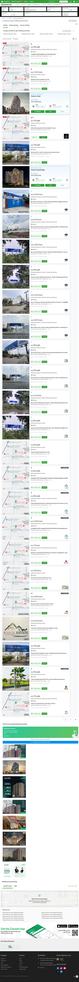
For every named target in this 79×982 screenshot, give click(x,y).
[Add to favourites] (28, 64)
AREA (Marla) (66, 8)
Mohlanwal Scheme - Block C (47, 34)
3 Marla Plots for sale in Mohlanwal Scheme (12, 912)
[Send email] (32, 63)
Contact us (3, 960)
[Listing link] (36, 54)
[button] (4, 10)
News (20, 960)
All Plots (5, 25)
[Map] (24, 64)
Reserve (38, 111)
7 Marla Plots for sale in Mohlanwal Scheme (51, 914)
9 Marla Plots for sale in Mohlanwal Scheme (51, 916)
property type (51, 8)
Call (45, 63)
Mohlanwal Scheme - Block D (65, 34)
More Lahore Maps (72, 886)
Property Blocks (16, 1)
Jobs (2, 962)
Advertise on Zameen (6, 967)
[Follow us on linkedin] (61, 973)
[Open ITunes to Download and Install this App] (62, 927)
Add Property (22, 969)
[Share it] (26, 64)
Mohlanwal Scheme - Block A (10, 34)
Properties (7, 1)
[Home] (2, 1)
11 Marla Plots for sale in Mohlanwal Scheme (52, 918)
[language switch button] (70, 2)
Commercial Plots (24, 25)
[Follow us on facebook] (58, 969)
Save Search (73, 20)
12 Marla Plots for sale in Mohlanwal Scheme (13, 920)
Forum (21, 962)
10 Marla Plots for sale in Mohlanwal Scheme (13, 918)
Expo (20, 965)
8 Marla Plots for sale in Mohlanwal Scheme (12, 916)
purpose (4, 8)
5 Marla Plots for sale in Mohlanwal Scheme (51, 912)
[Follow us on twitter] (58, 973)
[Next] (75, 719)
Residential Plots (13, 25)
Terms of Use (4, 969)
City (11, 8)
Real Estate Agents (23, 967)
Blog (20, 958)
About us (3, 958)
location (27, 8)
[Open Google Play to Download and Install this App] (73, 927)
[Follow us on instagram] (61, 969)
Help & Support (4, 965)
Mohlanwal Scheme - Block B (29, 34)
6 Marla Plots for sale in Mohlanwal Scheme (12, 914)
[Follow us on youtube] (65, 969)
